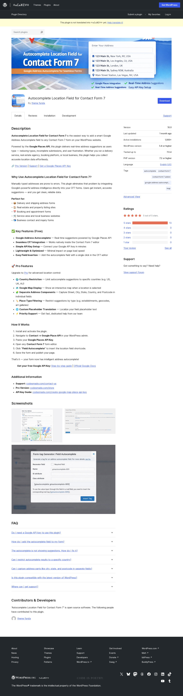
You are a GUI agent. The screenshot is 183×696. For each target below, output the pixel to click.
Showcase (49, 648)
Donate (114, 657)
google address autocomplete (158, 182)
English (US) (166, 164)
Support (167, 115)
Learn (79, 648)
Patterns (48, 662)
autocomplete (150, 171)
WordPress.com (150, 648)
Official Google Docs (85, 365)
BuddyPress (149, 662)
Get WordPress (169, 5)
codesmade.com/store (42, 387)
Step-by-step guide (61, 365)
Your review (130, 248)
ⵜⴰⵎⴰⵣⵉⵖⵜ (44, 678)
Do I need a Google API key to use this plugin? (36, 532)
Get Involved (115, 648)
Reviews (32, 115)
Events (112, 653)
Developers (82, 657)
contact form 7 (164, 171)
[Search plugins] (42, 32)
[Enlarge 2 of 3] (111, 412)
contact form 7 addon (161, 177)
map (168, 188)
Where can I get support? (24, 586)
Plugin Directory (19, 14)
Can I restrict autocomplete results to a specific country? (41, 559)
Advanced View (132, 196)
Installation (49, 115)
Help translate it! (115, 22)
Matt (145, 653)
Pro (26, 272)
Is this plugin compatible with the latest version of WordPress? (44, 577)
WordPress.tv (84, 662)
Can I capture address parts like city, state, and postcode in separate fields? (51, 568)
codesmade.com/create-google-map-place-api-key (60, 392)
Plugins (47, 657)
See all (168, 248)
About (14, 648)
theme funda (38, 103)
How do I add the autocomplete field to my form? (37, 541)
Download (165, 101)
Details (18, 115)
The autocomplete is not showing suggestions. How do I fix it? (44, 550)
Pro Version (21, 166)
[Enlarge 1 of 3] (58, 412)
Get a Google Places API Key (55, 166)
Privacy (14, 662)
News (14, 653)
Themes (48, 653)
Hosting (15, 657)
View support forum (134, 272)
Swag (113, 662)
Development (69, 115)
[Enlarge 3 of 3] (111, 448)
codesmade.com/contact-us (41, 383)
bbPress (147, 657)
